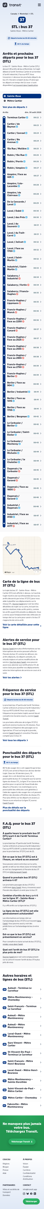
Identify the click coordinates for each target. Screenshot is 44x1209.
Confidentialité (29, 1173)
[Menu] (39, 5)
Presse (5, 1170)
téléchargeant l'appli (18, 872)
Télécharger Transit (20, 1141)
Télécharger (31, 1201)
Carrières (26, 1170)
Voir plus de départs (14, 107)
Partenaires (9, 1185)
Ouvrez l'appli (18, 604)
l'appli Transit (14, 733)
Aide (4, 1173)
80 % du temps (23, 44)
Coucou (6, 1159)
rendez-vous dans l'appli (13, 944)
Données (6, 1195)
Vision (25, 1163)
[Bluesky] (28, 1194)
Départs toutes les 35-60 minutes (23, 38)
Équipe (26, 1167)
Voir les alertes (11, 677)
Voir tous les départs (14, 740)
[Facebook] (31, 1194)
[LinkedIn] (35, 1194)
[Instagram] (24, 1194)
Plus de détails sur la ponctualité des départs (16, 809)
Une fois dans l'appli (17, 662)
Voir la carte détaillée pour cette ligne (21, 626)
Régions (6, 1163)
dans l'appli (16, 887)
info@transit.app (30, 1189)
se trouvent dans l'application (25, 85)
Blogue (6, 1167)
